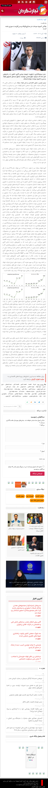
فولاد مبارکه (27, 394)
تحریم (44, 387)
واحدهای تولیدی (33, 396)
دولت (14, 387)
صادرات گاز (21, 391)
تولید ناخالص (31, 387)
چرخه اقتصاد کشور (16, 396)
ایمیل (42, 451)
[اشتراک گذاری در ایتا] (31, 402)
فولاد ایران (34, 394)
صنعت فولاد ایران (13, 391)
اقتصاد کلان (16, 384)
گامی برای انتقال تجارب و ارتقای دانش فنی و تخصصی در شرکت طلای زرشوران (26, 623)
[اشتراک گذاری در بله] (27, 402)
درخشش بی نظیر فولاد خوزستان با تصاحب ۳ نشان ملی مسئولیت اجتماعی (26, 658)
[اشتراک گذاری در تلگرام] (39, 402)
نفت (44, 396)
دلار (18, 387)
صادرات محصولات (30, 391)
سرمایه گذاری (32, 389)
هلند (40, 396)
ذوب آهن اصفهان (41, 389)
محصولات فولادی (19, 394)
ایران (2, 384)
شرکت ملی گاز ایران (40, 391)
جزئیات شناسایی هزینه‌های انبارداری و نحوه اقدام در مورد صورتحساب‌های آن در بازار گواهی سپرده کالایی (26, 583)
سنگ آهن (24, 389)
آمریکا (34, 384)
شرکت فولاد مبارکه (8, 389)
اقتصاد (29, 384)
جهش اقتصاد (20, 496)
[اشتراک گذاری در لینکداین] (35, 402)
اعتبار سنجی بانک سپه (37, 500)
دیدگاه (42, 425)
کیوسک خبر (30, 496)
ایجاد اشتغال (8, 384)
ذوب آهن (8, 387)
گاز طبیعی (8, 396)
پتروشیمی (25, 396)
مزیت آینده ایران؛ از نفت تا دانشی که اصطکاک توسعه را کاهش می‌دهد (36, 528)
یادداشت (40, 19)
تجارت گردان (39, 496)
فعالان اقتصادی (41, 394)
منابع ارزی (4, 394)
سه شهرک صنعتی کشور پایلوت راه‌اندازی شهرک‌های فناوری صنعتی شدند (27, 634)
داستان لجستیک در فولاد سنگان (16, 529)
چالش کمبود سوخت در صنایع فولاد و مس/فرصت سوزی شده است (25, 27)
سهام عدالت (17, 389)
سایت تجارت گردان (37, 379)
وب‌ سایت (42, 459)
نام (43, 443)
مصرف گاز (10, 394)
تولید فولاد (38, 387)
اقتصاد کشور (23, 384)
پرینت (22, 38)
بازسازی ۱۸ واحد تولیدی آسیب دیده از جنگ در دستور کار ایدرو (26, 646)
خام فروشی (23, 387)
